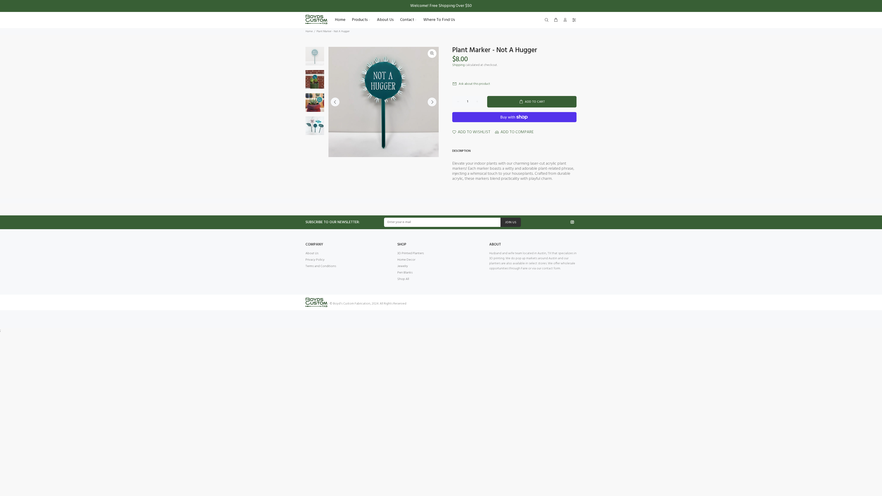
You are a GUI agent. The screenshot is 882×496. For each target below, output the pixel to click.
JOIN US (510, 222)
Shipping (458, 65)
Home (309, 31)
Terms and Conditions (320, 266)
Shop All (403, 279)
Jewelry (402, 266)
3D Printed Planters (410, 253)
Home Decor (406, 259)
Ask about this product (474, 84)
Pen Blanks (405, 272)
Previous (335, 102)
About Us (311, 253)
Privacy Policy (315, 259)
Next (432, 102)
